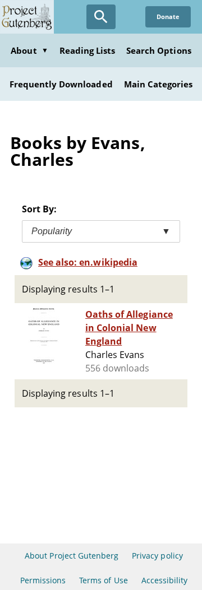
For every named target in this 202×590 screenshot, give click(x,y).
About (29, 50)
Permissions (43, 580)
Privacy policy (157, 555)
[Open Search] (101, 16)
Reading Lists (87, 50)
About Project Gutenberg (71, 555)
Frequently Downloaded (61, 84)
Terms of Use (103, 580)
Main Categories (158, 84)
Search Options (158, 50)
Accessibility (164, 580)
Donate (168, 16)
